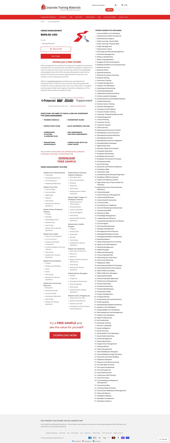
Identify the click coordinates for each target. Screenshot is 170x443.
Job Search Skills (103, 213)
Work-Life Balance (103, 393)
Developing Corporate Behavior (108, 135)
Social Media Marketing (105, 336)
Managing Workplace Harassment (109, 236)
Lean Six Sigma (102, 223)
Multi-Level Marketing (105, 260)
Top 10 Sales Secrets (104, 372)
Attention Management (105, 54)
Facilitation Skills (103, 169)
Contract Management (105, 106)
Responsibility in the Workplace (108, 310)
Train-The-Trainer (103, 378)
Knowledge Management (106, 216)
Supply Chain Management (107, 344)
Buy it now (56, 56)
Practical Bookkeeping (105, 289)
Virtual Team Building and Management (111, 390)
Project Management (105, 294)
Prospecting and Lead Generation (109, 299)
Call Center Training (104, 80)
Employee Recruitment (105, 156)
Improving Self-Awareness (106, 200)
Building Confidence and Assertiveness (111, 65)
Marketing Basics (103, 239)
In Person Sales (102, 202)
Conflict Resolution (104, 101)
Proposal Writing (103, 297)
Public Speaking (103, 302)
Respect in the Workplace (106, 307)
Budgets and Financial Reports (108, 62)
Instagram (87, 441)
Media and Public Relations (107, 244)
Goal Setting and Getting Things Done (110, 174)
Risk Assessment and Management (110, 312)
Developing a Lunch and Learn (108, 133)
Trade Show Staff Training (106, 375)
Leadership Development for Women (110, 221)
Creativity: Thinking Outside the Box (110, 114)
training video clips (58, 151)
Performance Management (107, 281)
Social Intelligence (103, 328)
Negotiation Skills (103, 263)
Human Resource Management (108, 195)
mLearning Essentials (105, 255)
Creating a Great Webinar (106, 109)
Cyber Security (102, 127)
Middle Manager (103, 250)
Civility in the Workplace (105, 86)
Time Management (104, 370)
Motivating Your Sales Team (107, 257)
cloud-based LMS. (67, 154)
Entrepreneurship (103, 161)
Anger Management (104, 46)
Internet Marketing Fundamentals (109, 208)
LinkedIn (97, 441)
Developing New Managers (107, 143)
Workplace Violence (104, 401)
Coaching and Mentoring (106, 88)
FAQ (99, 17)
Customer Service (103, 122)
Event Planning (102, 164)
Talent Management (104, 349)
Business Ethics (102, 70)
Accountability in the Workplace (108, 33)
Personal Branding (104, 284)
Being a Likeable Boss (105, 57)
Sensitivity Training (104, 323)
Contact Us (87, 433)
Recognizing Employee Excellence (109, 304)
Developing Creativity (105, 138)
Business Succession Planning (108, 75)
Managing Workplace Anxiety (107, 234)
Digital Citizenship (103, 146)
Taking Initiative (103, 346)
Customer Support (104, 125)
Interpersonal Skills (104, 210)
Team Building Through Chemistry (109, 354)
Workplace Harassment (105, 398)
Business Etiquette (104, 72)
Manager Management (105, 229)
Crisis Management (104, 117)
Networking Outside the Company (109, 265)
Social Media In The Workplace (108, 333)
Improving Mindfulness (105, 197)
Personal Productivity (105, 286)
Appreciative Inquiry (104, 49)
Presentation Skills (104, 291)
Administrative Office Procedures (109, 36)
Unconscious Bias (103, 385)
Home (42, 21)
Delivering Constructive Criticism (109, 130)
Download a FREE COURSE (67, 62)
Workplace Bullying (104, 396)
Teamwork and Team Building (108, 357)
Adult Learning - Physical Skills (108, 44)
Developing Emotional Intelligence (109, 140)
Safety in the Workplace (105, 315)
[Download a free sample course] (67, 330)
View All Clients (79, 98)
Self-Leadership (103, 320)
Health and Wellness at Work (107, 180)
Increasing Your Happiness (106, 205)
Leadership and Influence (106, 218)
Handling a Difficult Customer (108, 177)
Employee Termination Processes (109, 159)
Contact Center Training (105, 104)
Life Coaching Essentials (106, 226)
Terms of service (107, 433)
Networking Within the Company (109, 268)
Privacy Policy (96, 433)
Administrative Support (105, 38)
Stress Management (104, 338)
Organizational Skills (104, 276)
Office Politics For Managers (107, 273)
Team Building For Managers (107, 352)
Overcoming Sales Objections (107, 278)
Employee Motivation (105, 151)
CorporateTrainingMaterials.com (54, 438)
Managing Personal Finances (107, 231)
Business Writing (103, 78)
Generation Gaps (103, 172)
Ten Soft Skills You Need (105, 365)
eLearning (63, 17)
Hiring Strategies (103, 192)
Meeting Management (105, 247)
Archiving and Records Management (110, 51)
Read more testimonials (78, 106)
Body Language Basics (105, 59)
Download (67, 158)
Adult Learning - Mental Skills (107, 41)
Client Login (123, 17)
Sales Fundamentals (104, 318)
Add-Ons (78, 17)
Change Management (105, 83)
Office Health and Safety (106, 270)
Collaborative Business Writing (108, 93)
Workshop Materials (48, 17)
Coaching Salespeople (105, 91)
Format (43, 40)
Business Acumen (103, 67)
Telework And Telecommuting (108, 362)
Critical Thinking (103, 119)
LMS (71, 17)
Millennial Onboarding (105, 252)
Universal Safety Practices (106, 388)
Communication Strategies (107, 96)
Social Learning (102, 331)
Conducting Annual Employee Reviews (111, 99)
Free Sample (90, 17)
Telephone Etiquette (104, 359)
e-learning (53, 154)
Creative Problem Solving (106, 112)
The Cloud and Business (105, 367)
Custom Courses (110, 17)
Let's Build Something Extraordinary (54, 424)
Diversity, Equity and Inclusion (108, 148)
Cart (126, 5)
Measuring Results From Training (109, 242)
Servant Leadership (104, 325)
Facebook (77, 441)
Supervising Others (104, 341)
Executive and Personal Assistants (109, 167)
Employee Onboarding (105, 153)
